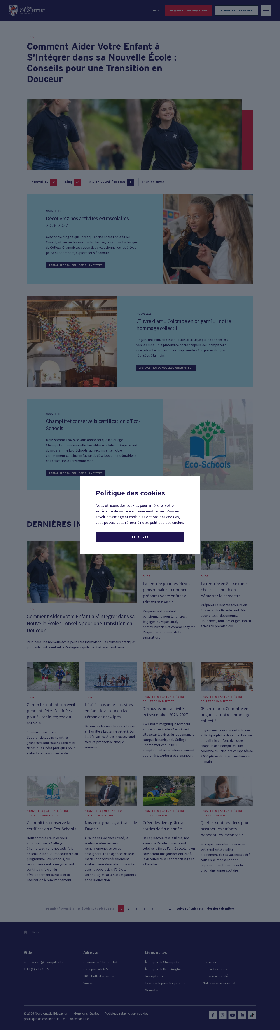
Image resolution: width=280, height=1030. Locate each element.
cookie (177, 522)
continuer (140, 536)
